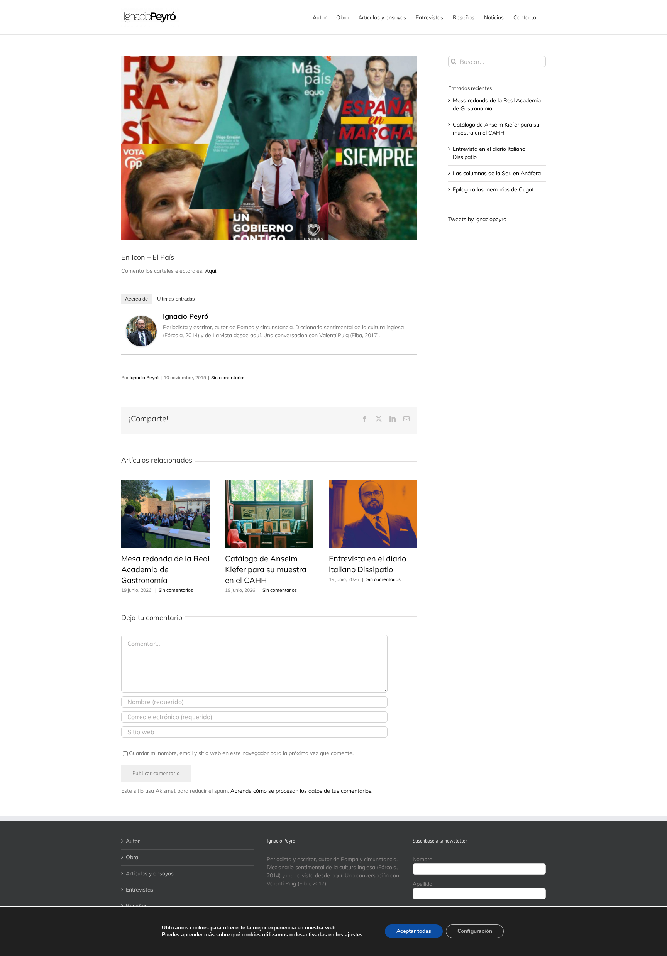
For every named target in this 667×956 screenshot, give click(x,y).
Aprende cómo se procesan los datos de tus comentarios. (301, 790)
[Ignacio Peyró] (141, 319)
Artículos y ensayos (150, 873)
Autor (133, 841)
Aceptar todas (413, 931)
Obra (132, 857)
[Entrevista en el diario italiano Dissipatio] (373, 483)
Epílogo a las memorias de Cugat (493, 189)
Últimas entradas (176, 299)
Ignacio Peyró (185, 316)
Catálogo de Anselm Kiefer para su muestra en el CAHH (265, 569)
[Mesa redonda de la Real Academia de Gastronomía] (165, 483)
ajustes (353, 934)
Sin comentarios (228, 377)
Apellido (422, 883)
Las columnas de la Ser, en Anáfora (497, 173)
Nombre (422, 859)
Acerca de (136, 299)
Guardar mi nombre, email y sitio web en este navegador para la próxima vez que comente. (241, 753)
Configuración (474, 931)
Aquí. (211, 270)
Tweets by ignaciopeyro (477, 219)
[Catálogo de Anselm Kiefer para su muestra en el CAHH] (269, 483)
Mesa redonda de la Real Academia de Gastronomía (165, 569)
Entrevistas (139, 889)
